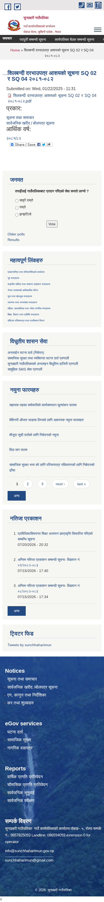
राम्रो (22, 207)
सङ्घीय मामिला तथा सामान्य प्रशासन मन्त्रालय (29, 284)
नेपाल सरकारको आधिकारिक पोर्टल (23, 290)
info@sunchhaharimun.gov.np (29, 851)
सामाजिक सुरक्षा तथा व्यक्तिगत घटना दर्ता (33, 358)
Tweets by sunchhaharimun (29, 645)
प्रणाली (64, 358)
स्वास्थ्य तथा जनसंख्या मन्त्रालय (22, 302)
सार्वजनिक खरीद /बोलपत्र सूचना (32, 687)
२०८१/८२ (13, 138)
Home (15, 50)
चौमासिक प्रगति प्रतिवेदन (27, 784)
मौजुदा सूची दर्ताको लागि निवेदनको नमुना (34, 435)
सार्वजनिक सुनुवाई (21, 792)
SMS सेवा (25, 369)
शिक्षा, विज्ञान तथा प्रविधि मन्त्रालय (23, 314)
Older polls (16, 234)
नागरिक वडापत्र (19, 748)
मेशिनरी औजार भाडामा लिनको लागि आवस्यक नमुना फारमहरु (46, 420)
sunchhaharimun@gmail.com (29, 860)
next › (60, 484)
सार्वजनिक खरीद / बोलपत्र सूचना (30, 123)
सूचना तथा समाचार (20, 117)
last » (81, 484)
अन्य (16, 496)
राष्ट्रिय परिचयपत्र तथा (18, 320)
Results (13, 240)
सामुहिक (13, 369)
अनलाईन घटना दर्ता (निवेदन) (26, 353)
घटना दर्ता (15, 732)
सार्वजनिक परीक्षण (20, 800)
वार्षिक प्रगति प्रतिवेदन (25, 776)
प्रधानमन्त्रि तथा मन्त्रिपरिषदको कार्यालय (26, 272)
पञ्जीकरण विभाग (36, 320)
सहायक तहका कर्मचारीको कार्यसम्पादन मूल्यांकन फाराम (42, 405)
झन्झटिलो (25, 214)
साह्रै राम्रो (26, 200)
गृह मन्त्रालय (13, 278)
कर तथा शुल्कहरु (20, 703)
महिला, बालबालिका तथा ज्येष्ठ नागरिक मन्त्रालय (29, 308)
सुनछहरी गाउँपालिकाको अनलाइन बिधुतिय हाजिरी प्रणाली (43, 364)
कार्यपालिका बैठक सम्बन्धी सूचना (68, 39)
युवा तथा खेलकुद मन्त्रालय (20, 296)
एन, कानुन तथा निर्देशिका (26, 695)
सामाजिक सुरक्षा (19, 739)
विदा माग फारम (18, 450)
